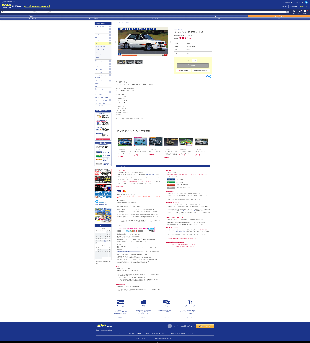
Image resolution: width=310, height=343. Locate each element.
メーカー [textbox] (19, 12)
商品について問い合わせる (202, 70)
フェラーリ (98, 66)
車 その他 (97, 77)
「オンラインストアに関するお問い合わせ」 (177, 231)
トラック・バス (99, 80)
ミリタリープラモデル (31, 19)
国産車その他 (98, 61)
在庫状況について (170, 191)
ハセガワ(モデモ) (178, 29)
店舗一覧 (147, 333)
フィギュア (155, 19)
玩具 (279, 19)
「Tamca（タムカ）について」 (189, 210)
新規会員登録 (286, 2)
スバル (96, 40)
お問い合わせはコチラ (204, 326)
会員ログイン (303, 6)
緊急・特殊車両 (99, 89)
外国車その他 (98, 69)
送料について (119, 266)
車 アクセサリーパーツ (100, 75)
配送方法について (120, 284)
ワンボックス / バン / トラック (103, 49)
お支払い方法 (119, 186)
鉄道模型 (31, 16)
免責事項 (183, 333)
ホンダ (96, 34)
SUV (97, 52)
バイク (96, 91)
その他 (97, 57)
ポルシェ (97, 63)
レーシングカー (99, 54)
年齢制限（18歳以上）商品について (174, 217)
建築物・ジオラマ (99, 26)
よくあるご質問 (283, 6)
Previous (115, 42)
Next (170, 42)
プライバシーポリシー (173, 333)
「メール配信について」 (150, 174)
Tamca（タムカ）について (172, 202)
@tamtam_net (102, 202)
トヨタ (96, 29)
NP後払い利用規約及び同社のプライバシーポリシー (128, 251)
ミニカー (217, 16)
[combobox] (24, 12)
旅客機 (96, 83)
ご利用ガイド (297, 2)
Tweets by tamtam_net (101, 204)
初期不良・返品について (172, 227)
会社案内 (139, 333)
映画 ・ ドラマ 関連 (100, 103)
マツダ (96, 37)
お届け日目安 (169, 170)
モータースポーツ (99, 72)
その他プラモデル (99, 105)
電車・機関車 (98, 94)
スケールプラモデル (279, 16)
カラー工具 (217, 19)
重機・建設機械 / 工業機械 (101, 97)
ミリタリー (155, 16)
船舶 (96, 86)
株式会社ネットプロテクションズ (134, 247)
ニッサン (97, 32)
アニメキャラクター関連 (101, 100)
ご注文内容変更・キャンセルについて (175, 242)
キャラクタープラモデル (93, 19)
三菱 (127, 22)
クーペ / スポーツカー (134, 22)
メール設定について (121, 170)
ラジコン (93, 16)
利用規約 (190, 333)
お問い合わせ (293, 6)
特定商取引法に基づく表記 (158, 333)
